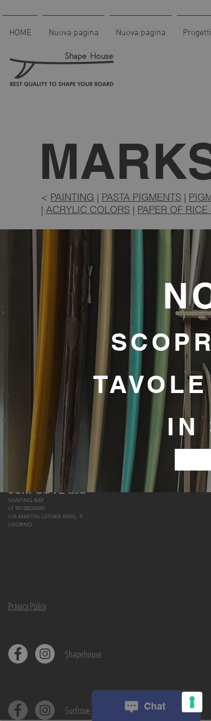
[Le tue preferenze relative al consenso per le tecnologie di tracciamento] (192, 702)
